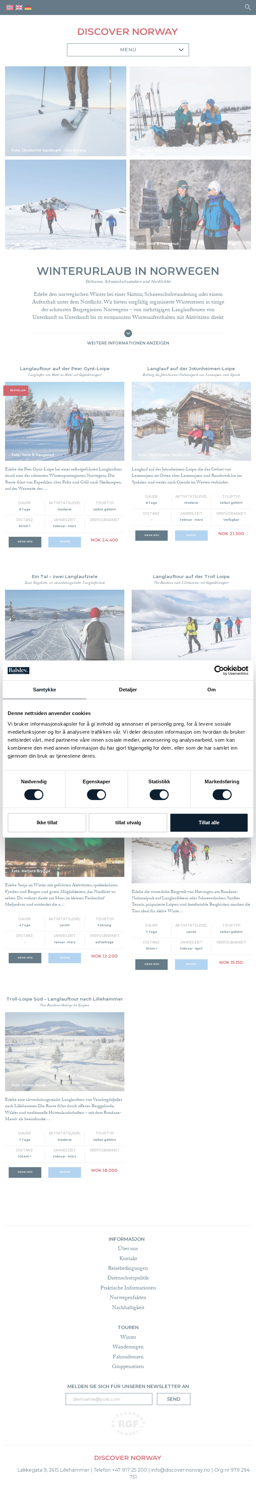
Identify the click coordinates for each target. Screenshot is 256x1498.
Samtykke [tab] (44, 689)
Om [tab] (211, 689)
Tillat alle (209, 822)
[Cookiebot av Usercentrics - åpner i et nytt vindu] (219, 670)
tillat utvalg (128, 822)
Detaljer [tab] (128, 689)
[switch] (96, 794)
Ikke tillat (47, 822)
